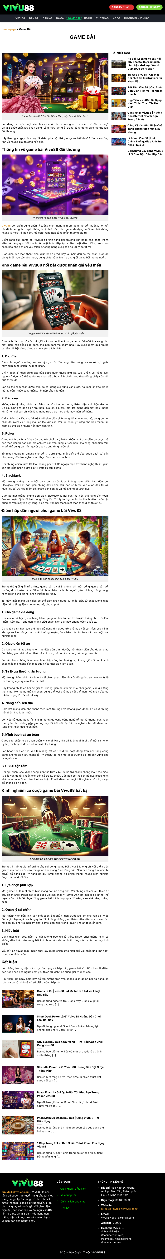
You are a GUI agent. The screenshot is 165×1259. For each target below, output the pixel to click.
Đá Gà (60, 18)
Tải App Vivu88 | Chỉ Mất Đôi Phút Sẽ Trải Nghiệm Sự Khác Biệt (145, 78)
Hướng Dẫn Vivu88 (137, 18)
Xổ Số (116, 18)
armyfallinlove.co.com (15, 1192)
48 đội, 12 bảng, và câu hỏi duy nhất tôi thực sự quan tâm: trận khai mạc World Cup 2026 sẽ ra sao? (144, 63)
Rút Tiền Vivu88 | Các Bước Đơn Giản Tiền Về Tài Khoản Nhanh (145, 91)
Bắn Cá (34, 18)
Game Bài (74, 18)
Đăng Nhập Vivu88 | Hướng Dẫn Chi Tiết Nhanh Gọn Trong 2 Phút (145, 116)
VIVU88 (20, 18)
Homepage (9, 29)
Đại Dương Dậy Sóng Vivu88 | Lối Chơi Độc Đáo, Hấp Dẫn (145, 152)
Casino (47, 18)
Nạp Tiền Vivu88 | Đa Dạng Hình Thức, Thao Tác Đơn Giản (145, 103)
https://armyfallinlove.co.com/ (119, 1208)
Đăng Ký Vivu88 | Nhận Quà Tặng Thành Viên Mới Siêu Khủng (145, 129)
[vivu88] (18, 7)
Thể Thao (102, 18)
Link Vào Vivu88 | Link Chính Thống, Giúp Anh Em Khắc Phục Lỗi (145, 141)
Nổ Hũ (88, 18)
